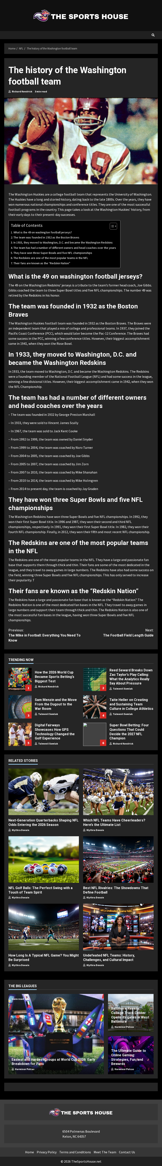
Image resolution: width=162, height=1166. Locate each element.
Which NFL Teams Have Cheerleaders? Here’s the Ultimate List (118, 792)
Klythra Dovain (20, 830)
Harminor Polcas (24, 1069)
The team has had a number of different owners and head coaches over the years (65, 248)
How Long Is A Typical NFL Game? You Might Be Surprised (43, 927)
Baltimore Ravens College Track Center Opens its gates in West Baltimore (130, 1015)
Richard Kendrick (21, 91)
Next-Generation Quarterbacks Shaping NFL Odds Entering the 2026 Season (43, 792)
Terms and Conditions (75, 1152)
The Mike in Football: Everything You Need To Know (44, 635)
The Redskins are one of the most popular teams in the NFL (51, 258)
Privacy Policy (47, 1152)
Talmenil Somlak (122, 688)
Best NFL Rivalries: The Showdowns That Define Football (118, 859)
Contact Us (127, 1152)
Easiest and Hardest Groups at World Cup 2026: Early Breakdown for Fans (56, 1034)
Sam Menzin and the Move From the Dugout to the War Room (20, 706)
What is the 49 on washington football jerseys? (43, 232)
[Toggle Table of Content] (111, 226)
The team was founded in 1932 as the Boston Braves (46, 237)
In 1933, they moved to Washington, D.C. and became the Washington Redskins (63, 242)
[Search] (153, 35)
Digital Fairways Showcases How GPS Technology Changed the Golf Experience (20, 734)
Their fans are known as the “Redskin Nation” (42, 263)
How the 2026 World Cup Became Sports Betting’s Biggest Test (20, 679)
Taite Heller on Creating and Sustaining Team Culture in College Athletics (94, 706)
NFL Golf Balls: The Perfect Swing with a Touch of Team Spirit (43, 859)
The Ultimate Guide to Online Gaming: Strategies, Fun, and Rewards (128, 1057)
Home (29, 1152)
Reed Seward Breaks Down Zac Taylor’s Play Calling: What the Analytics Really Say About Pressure (94, 679)
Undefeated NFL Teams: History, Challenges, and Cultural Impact (118, 927)
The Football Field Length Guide (128, 632)
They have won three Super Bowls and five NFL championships (53, 253)
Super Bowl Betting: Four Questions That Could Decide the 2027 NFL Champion (94, 734)
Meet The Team (105, 1152)
